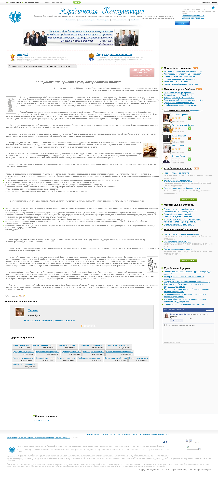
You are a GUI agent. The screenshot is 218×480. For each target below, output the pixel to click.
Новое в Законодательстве (181, 229)
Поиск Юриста (163, 434)
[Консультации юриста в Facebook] (167, 442)
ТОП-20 (112, 434)
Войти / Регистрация (208, 2)
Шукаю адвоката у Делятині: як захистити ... (183, 219)
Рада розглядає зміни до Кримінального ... (182, 188)
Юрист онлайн (95, 464)
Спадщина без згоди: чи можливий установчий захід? (187, 281)
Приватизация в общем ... (115, 358)
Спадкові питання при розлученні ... (179, 212)
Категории (104, 434)
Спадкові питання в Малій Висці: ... (179, 95)
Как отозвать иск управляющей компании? (182, 74)
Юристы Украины (123, 434)
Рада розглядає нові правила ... (177, 173)
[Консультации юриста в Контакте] (164, 442)
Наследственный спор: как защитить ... (181, 84)
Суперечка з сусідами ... (23, 352)
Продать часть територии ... (119, 345)
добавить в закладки (31, 2)
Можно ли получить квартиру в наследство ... (183, 71)
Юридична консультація (148, 434)
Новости (134, 434)
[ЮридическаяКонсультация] (102, 12)
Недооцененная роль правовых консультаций (184, 304)
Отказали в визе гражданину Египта (179, 76)
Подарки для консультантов (114, 54)
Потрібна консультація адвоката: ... (179, 217)
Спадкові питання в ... (45, 358)
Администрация (93, 434)
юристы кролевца (41, 420)
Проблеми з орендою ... (23, 358)
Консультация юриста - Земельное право (26, 66)
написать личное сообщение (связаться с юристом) (49, 320)
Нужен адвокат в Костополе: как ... (179, 97)
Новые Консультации (177, 68)
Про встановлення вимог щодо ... (178, 249)
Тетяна (33, 310)
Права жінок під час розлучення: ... (179, 92)
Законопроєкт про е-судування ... (178, 180)
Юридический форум (177, 268)
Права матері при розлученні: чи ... (179, 103)
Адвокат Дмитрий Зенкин (183, 125)
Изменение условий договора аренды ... (181, 222)
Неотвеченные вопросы (179, 204)
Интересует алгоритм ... (93, 352)
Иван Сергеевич (179, 135)
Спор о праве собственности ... (119, 352)
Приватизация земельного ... (92, 345)
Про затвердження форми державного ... (181, 234)
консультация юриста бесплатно (54, 464)
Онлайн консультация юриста (104, 466)
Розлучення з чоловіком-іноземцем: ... (180, 209)
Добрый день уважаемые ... (25, 364)
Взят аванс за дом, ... (66, 358)
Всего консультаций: (193, 16)
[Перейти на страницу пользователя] (19, 317)
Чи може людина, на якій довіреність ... (180, 79)
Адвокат (150, 449)
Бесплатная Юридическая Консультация (137, 457)
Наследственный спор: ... (44, 345)
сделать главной (15, 2)
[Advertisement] (180, 48)
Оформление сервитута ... (47, 352)
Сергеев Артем (178, 156)
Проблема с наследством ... (90, 358)
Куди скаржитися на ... (71, 352)
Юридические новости (178, 168)
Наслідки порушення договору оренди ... (181, 105)
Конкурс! (22, 54)
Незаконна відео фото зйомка (176, 81)
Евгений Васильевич (181, 146)
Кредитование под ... (22, 345)
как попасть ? (196, 111)
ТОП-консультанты (176, 110)
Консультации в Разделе (179, 89)
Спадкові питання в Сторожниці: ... (179, 224)
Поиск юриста (50, 66)
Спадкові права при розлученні (177, 214)
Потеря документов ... (138, 358)
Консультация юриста (25, 446)
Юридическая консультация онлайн (45, 466)
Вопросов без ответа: (193, 18)
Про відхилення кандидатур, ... (177, 241)
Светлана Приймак (180, 115)
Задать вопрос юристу (26, 449)
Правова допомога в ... (67, 345)
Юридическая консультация (105, 457)
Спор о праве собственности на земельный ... (183, 100)
